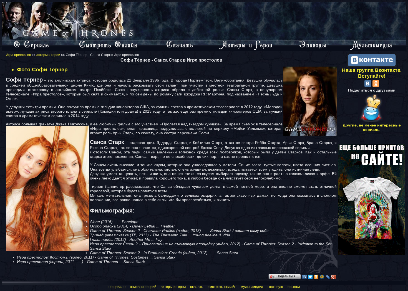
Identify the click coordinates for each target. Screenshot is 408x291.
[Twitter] (310, 276)
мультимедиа (252, 287)
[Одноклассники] (316, 276)
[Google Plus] (334, 276)
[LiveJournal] (328, 276)
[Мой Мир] (322, 276)
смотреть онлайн (222, 287)
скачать (197, 287)
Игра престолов (18, 55)
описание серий (143, 287)
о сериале (117, 287)
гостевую (275, 287)
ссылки (294, 287)
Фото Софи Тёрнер (42, 69)
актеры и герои (48, 55)
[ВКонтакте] (305, 276)
